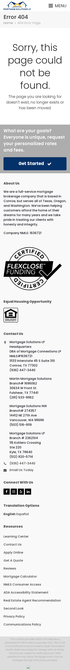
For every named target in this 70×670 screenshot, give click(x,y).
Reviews (10, 568)
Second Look (14, 608)
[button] (57, 6)
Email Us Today (21, 470)
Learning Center (16, 536)
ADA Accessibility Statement (26, 592)
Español (22, 514)
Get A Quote (13, 560)
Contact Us (13, 544)
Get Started (31, 164)
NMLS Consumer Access (22, 584)
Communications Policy (22, 624)
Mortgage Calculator (20, 576)
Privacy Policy (14, 616)
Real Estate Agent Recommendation (32, 600)
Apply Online (13, 552)
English (10, 514)
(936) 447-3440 (22, 463)
